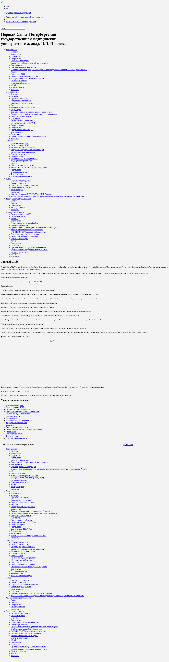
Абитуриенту (16, 65)
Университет (11, 50)
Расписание (16, 134)
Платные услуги (18, 154)
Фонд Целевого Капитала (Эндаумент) (27, 78)
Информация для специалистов (24, 159)
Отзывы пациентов (19, 172)
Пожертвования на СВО (21, 214)
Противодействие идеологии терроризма (28, 247)
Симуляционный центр (21, 116)
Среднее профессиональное (22, 103)
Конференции (17, 190)
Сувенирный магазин (20, 83)
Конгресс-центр (17, 87)
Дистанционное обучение (22, 121)
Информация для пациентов (23, 152)
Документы (16, 58)
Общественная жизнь (15, 212)
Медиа (13, 72)
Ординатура (16, 110)
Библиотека (16, 132)
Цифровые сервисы (19, 81)
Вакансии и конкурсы (20, 61)
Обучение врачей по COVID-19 (24, 123)
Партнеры (15, 203)
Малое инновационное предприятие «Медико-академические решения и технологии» (47, 196)
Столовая (15, 245)
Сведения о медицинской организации (27, 150)
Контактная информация (21, 176)
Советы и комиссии (19, 183)
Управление (16, 54)
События (14, 201)
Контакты (15, 90)
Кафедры (15, 96)
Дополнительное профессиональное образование (31, 112)
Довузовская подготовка (21, 101)
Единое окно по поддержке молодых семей (29, 250)
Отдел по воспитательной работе (25, 223)
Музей (13, 85)
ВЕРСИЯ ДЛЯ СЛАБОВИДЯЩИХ (21, 22)
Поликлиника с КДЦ (20, 145)
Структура (15, 56)
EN (7, 8)
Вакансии (15, 163)
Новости (14, 219)
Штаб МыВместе (18, 216)
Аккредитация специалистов (23, 107)
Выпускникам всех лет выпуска (24, 236)
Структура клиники (19, 143)
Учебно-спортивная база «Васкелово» (27, 230)
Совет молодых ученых (21, 187)
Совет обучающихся (19, 225)
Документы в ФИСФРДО (22, 130)
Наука (8, 179)
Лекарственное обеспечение (23, 165)
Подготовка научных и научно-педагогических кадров (34, 114)
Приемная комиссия (19, 98)
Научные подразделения (21, 181)
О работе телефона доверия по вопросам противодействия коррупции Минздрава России (49, 70)
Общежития (16, 243)
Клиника (9, 141)
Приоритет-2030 (18, 74)
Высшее (14, 105)
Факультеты (16, 94)
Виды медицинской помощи (23, 147)
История (14, 52)
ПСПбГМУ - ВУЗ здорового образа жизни (29, 232)
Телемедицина (17, 174)
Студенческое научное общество (24, 185)
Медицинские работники (21, 161)
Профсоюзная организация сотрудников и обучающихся (34, 227)
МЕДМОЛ (15, 254)
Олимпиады (16, 118)
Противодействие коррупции (18, 13)
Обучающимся (17, 156)
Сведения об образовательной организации (24, 17)
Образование (11, 92)
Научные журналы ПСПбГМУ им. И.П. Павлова (31, 194)
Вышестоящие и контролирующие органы (29, 167)
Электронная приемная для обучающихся (28, 136)
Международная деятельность (18, 199)
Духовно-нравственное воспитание (26, 234)
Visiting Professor (18, 207)
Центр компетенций (19, 239)
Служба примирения (19, 252)
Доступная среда (18, 125)
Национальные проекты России (24, 76)
